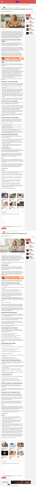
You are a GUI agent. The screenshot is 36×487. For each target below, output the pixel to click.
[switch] (2, 1)
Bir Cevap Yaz (4, 212)
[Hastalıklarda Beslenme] (20, 205)
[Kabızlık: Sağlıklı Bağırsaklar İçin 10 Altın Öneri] (12, 205)
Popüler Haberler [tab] (28, 15)
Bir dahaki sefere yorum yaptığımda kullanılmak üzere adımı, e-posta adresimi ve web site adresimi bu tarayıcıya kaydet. (12, 226)
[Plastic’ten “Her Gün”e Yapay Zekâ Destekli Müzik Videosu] (30, 33)
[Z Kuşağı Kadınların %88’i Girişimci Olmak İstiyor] (30, 22)
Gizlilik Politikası (3, 484)
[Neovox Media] (18, 1)
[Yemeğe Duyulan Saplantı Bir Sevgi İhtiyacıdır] (4, 446)
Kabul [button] (8, 484)
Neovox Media (5, 11)
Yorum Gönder (4, 228)
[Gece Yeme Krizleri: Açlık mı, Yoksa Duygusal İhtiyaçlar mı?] (4, 197)
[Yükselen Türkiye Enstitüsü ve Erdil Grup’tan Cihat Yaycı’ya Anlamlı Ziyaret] (30, 26)
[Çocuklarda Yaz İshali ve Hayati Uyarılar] (12, 446)
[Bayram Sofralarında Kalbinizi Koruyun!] (12, 197)
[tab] (33, 15)
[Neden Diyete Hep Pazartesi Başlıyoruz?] (4, 205)
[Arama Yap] (34, 1)
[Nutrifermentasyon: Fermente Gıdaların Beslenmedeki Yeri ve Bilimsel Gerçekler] (20, 446)
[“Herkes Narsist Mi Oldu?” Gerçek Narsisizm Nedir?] (20, 197)
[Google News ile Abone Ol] (3, 29)
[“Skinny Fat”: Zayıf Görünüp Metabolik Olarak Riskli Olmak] (4, 455)
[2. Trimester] (20, 455)
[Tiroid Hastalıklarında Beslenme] (12, 455)
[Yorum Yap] (16, 29)
